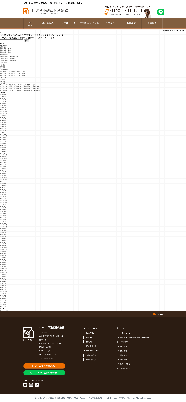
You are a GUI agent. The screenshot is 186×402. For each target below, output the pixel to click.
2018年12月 (3, 268)
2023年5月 (3, 168)
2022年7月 (3, 187)
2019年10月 (3, 249)
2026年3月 (3, 104)
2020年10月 (3, 227)
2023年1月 (3, 176)
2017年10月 (3, 295)
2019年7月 (3, 255)
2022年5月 (3, 191)
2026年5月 (3, 100)
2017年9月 (3, 297)
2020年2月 (3, 242)
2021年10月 (3, 204)
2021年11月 (3, 202)
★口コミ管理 (4, 45)
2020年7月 (3, 232)
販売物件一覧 (68, 23)
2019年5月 (3, 259)
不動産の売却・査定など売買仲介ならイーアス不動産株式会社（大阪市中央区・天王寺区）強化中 (94, 398)
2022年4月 (3, 193)
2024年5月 (3, 145)
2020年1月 (3, 244)
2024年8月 (3, 140)
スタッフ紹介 (125, 364)
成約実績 (88, 342)
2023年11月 (3, 157)
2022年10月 (3, 181)
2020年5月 (3, 236)
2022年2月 (3, 196)
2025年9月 (3, 115)
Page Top (159, 314)
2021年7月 (3, 210)
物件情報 (2, 83)
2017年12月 (3, 291)
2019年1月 (3, 266)
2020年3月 (3, 240)
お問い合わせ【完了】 (6, 51)
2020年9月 (3, 229)
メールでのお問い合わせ (47, 366)
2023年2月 (3, 174)
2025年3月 (3, 126)
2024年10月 (3, 136)
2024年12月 (3, 132)
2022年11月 (3, 179)
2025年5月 (3, 122)
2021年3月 (3, 217)
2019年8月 (3, 253)
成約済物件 (3, 79)
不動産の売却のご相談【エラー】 (9, 56)
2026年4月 (3, 102)
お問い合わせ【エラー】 (7, 49)
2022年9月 (3, 183)
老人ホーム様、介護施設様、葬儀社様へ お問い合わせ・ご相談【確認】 (21, 90)
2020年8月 (3, 230)
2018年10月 (3, 272)
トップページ (91, 329)
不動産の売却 (4, 54)
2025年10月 (3, 113)
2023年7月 (3, 164)
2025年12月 (3, 109)
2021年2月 (3, 219)
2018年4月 (3, 283)
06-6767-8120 (50, 355)
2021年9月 (3, 206)
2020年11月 (3, 225)
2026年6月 (3, 98)
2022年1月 (3, 198)
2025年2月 (3, 128)
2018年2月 (3, 287)
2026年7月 (3, 96)
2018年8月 (3, 276)
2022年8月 (3, 185)
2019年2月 (3, 265)
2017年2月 (3, 306)
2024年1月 (3, 153)
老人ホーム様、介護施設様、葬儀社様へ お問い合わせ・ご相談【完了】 (21, 88)
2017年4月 (3, 304)
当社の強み (3, 77)
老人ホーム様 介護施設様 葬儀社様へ (134, 338)
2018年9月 (3, 274)
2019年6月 (3, 257)
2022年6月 (3, 189)
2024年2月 (3, 151)
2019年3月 (3, 263)
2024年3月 (3, 149)
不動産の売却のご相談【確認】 (9, 60)
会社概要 (2, 68)
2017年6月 (3, 302)
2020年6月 (3, 234)
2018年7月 (3, 278)
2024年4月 (3, 147)
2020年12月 (3, 223)
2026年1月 (3, 107)
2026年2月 (3, 105)
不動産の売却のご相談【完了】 (9, 58)
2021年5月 (3, 213)
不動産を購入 (4, 62)
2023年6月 (3, 166)
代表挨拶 (2, 64)
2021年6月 (3, 211)
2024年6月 (3, 143)
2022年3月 (3, 194)
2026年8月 (3, 94)
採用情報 (2, 81)
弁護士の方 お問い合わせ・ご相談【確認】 (12, 75)
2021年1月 (3, 221)
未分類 (2, 32)
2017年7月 (3, 301)
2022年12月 (3, 177)
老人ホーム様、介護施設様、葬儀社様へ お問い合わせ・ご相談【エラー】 (21, 86)
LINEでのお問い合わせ (46, 373)
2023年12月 (3, 155)
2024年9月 (3, 138)
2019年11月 (3, 247)
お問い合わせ (4, 47)
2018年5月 (3, 282)
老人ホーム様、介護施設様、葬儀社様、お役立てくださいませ (17, 85)
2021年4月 (3, 215)
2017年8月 (3, 299)
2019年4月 (3, 261)
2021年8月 (3, 208)
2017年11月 (3, 293)
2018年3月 (3, 285)
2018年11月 (3, 270)
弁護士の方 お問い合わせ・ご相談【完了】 (12, 73)
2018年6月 (3, 280)
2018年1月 (3, 289)
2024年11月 (3, 134)
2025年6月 (3, 121)
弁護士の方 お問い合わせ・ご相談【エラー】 (13, 71)
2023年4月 (3, 170)
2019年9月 (3, 251)
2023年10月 (3, 158)
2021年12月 (3, 200)
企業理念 (152, 23)
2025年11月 (3, 111)
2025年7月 (3, 119)
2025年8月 (3, 117)
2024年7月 (3, 141)
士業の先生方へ (4, 69)
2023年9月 (3, 160)
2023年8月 (3, 162)
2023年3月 (3, 172)
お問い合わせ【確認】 (6, 52)
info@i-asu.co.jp (51, 351)
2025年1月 (3, 130)
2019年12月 (3, 246)
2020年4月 (3, 238)
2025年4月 (3, 124)
